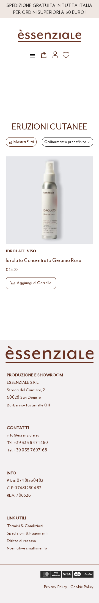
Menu (32, 56)
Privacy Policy (55, 586)
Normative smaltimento (27, 548)
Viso (31, 251)
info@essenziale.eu (23, 435)
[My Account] (55, 54)
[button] (31, 283)
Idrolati (15, 251)
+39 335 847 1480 (31, 442)
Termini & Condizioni (25, 525)
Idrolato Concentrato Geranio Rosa (43, 260)
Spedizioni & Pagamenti (27, 533)
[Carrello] (44, 54)
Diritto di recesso (21, 540)
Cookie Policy (82, 586)
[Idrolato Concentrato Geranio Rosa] (49, 200)
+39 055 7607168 (30, 450)
